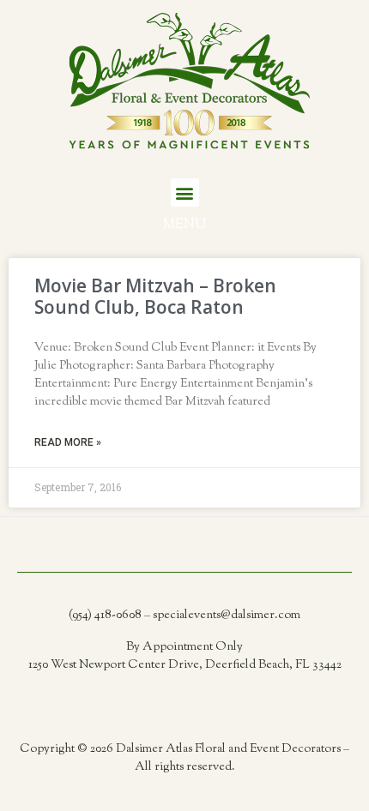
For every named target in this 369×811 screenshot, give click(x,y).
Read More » (67, 442)
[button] (185, 192)
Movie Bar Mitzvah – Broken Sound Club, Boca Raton (155, 296)
